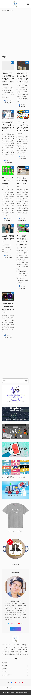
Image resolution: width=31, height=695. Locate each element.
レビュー (7, 688)
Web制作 (4, 665)
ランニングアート (7, 675)
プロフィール (15, 629)
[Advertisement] (15, 31)
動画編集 (4, 662)
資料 (12, 688)
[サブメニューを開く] (27, 666)
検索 (26, 381)
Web (3, 688)
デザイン (4, 669)
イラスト (4, 672)
